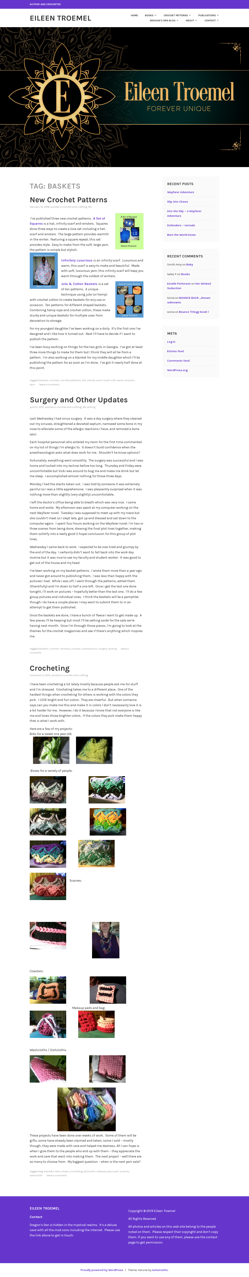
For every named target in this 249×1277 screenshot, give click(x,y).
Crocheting (50, 668)
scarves (124, 1171)
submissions (89, 648)
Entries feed (175, 351)
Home (134, 15)
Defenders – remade (181, 225)
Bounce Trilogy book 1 (194, 312)
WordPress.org (177, 370)
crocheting (76, 1171)
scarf (106, 380)
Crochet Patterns (176, 15)
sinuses (76, 648)
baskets (43, 380)
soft (113, 380)
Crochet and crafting (74, 206)
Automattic (160, 1270)
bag (40, 1171)
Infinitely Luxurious (77, 260)
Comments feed (178, 360)
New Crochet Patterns (69, 199)
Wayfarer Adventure (180, 192)
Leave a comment (49, 384)
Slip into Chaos (177, 201)
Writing (91, 407)
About (190, 20)
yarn (32, 384)
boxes (65, 1171)
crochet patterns (70, 380)
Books (149, 15)
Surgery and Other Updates (79, 399)
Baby (189, 264)
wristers (130, 380)
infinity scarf (94, 380)
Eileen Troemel (60, 18)
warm (120, 380)
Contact (210, 20)
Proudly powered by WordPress (102, 1270)
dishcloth (89, 1171)
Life (90, 206)
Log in (171, 341)
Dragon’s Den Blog (163, 20)
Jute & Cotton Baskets (79, 284)
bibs (57, 1171)
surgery (102, 648)
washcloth (36, 1175)
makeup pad (103, 1171)
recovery (65, 648)
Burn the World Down (181, 234)
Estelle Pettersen (179, 283)
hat (84, 380)
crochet (54, 380)
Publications (207, 15)
